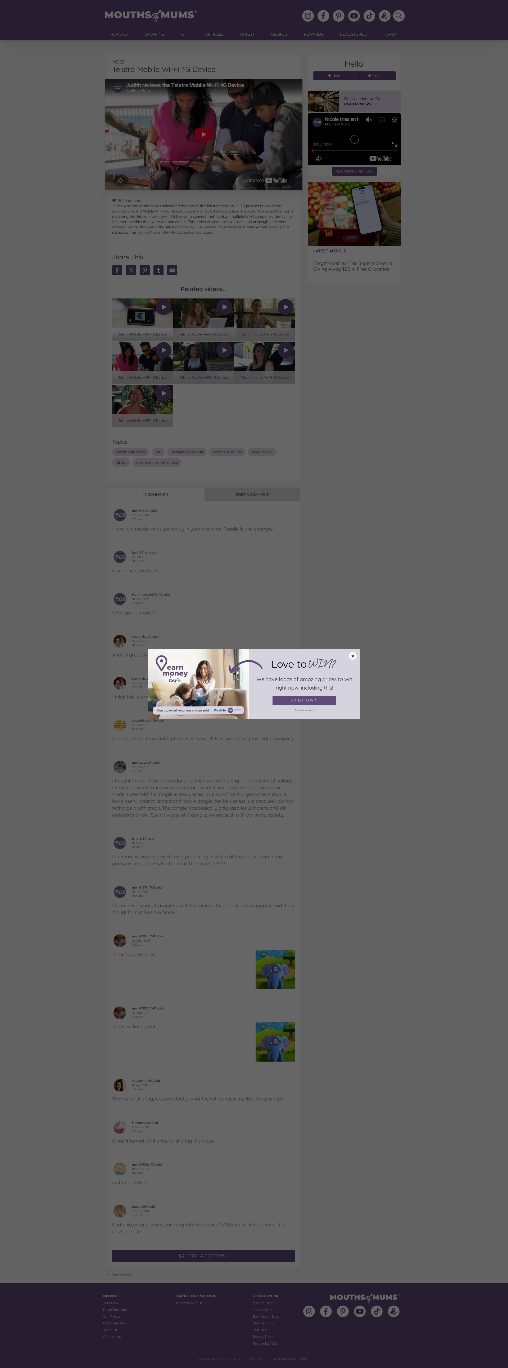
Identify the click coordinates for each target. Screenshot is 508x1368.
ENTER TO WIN (304, 700)
